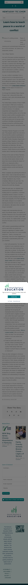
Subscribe (14, 297)
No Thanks (10, 301)
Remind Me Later (16, 301)
